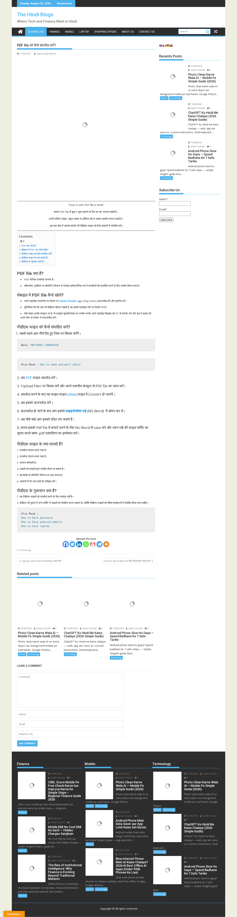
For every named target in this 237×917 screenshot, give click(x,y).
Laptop (84, 31)
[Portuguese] (171, 45)
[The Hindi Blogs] (20, 31)
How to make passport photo (60, 364)
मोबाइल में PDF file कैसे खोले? (34, 249)
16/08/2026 (72, 628)
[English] (160, 45)
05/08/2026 (56, 818)
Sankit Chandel (43, 628)
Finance (54, 31)
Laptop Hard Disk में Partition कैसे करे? (41, 561)
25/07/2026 (124, 850)
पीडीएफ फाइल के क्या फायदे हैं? (34, 257)
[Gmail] (93, 544)
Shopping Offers (105, 31)
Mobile (69, 31)
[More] (106, 544)
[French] (164, 45)
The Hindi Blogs (35, 14)
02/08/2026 (124, 812)
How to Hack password (36, 517)
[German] (167, 45)
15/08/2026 (118, 628)
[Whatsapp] (86, 544)
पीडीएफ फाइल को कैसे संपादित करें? (36, 253)
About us (128, 31)
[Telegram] (99, 544)
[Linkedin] (79, 544)
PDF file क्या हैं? (28, 245)
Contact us (147, 31)
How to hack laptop (35, 526)
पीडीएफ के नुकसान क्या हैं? (32, 261)
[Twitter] (72, 544)
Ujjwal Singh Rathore (46, 53)
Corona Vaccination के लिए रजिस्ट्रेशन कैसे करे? (127, 561)
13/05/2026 (56, 856)
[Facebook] (66, 544)
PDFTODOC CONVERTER (45, 345)
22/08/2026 (26, 628)
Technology (36, 31)
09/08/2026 (56, 773)
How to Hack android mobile (41, 522)
